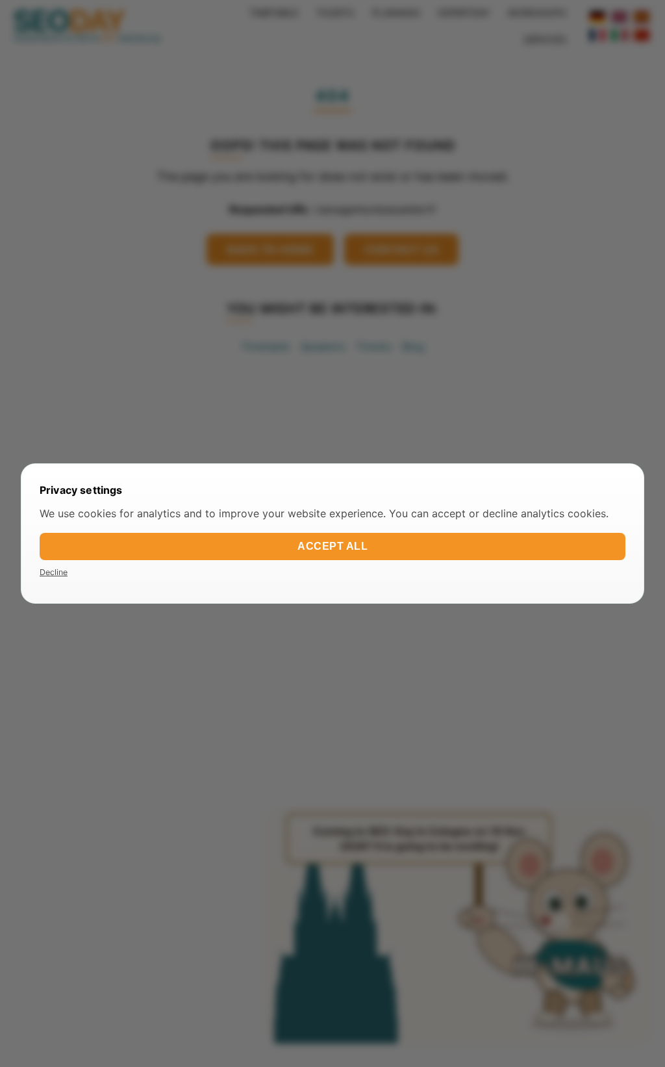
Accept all (332, 546)
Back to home (270, 249)
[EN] (619, 17)
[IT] (619, 35)
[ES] (641, 16)
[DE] (597, 16)
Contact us (401, 249)
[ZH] (641, 35)
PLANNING (396, 12)
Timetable (265, 346)
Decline (54, 572)
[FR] (597, 35)
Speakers (322, 346)
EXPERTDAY (464, 12)
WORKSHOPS (537, 12)
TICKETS (335, 12)
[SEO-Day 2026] (86, 26)
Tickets (374, 346)
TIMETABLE (273, 12)
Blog (413, 346)
